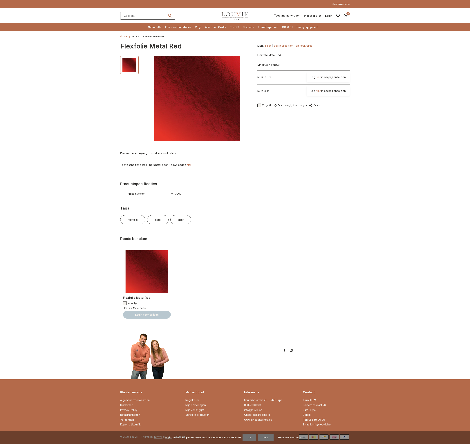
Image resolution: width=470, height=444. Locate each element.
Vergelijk (267, 105)
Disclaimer (126, 405)
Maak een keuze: (268, 65)
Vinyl (198, 27)
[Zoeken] (170, 15)
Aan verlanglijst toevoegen (292, 105)
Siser (268, 45)
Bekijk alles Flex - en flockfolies (293, 45)
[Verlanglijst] (338, 15)
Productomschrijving (133, 153)
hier (189, 164)
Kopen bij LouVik (130, 424)
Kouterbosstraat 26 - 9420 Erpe (263, 400)
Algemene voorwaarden (135, 400)
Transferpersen (268, 27)
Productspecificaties (163, 153)
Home (135, 36)
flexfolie (133, 219)
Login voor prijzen (147, 314)
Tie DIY (234, 27)
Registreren (192, 400)
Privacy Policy (128, 409)
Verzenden (127, 419)
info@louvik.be (253, 409)
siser (181, 219)
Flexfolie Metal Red (136, 297)
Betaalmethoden (130, 414)
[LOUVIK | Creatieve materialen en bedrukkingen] (235, 15)
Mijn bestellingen (195, 405)
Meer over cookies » (289, 437)
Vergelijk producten (197, 414)
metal (158, 219)
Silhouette (155, 27)
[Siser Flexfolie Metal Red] (147, 271)
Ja (249, 437)
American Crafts (215, 27)
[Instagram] (291, 350)
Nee (265, 437)
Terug (127, 36)
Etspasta (248, 27)
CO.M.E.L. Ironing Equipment (300, 27)
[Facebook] (284, 350)
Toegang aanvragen (287, 15)
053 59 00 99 (252, 405)
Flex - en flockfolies (178, 27)
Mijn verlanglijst (194, 409)
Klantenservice (341, 4)
